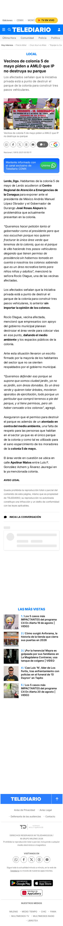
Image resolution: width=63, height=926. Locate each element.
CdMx (20, 20)
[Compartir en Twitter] (20, 144)
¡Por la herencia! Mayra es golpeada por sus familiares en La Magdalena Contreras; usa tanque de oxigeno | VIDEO (40, 655)
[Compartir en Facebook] (13, 144)
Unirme (45, 165)
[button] (54, 144)
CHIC (43, 911)
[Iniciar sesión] (59, 29)
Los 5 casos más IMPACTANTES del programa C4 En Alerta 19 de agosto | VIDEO (39, 621)
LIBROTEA (33, 920)
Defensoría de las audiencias (26, 816)
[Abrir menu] (3, 29)
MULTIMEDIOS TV (20, 916)
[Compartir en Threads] (26, 144)
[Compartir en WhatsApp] (6, 144)
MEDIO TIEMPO (29, 911)
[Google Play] (21, 883)
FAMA (53, 911)
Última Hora (9, 37)
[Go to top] (57, 799)
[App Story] (43, 883)
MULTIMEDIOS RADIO (43, 916)
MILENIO (13, 911)
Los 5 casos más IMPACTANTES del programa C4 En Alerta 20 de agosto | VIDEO (39, 690)
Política (55, 37)
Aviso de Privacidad (24, 810)
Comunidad (27, 37)
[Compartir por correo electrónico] (33, 144)
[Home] (31, 29)
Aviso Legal (46, 810)
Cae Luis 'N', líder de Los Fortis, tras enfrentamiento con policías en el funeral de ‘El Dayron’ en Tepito (40, 672)
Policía (42, 37)
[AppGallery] (31, 892)
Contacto (50, 816)
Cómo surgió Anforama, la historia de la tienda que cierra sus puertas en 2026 (39, 637)
